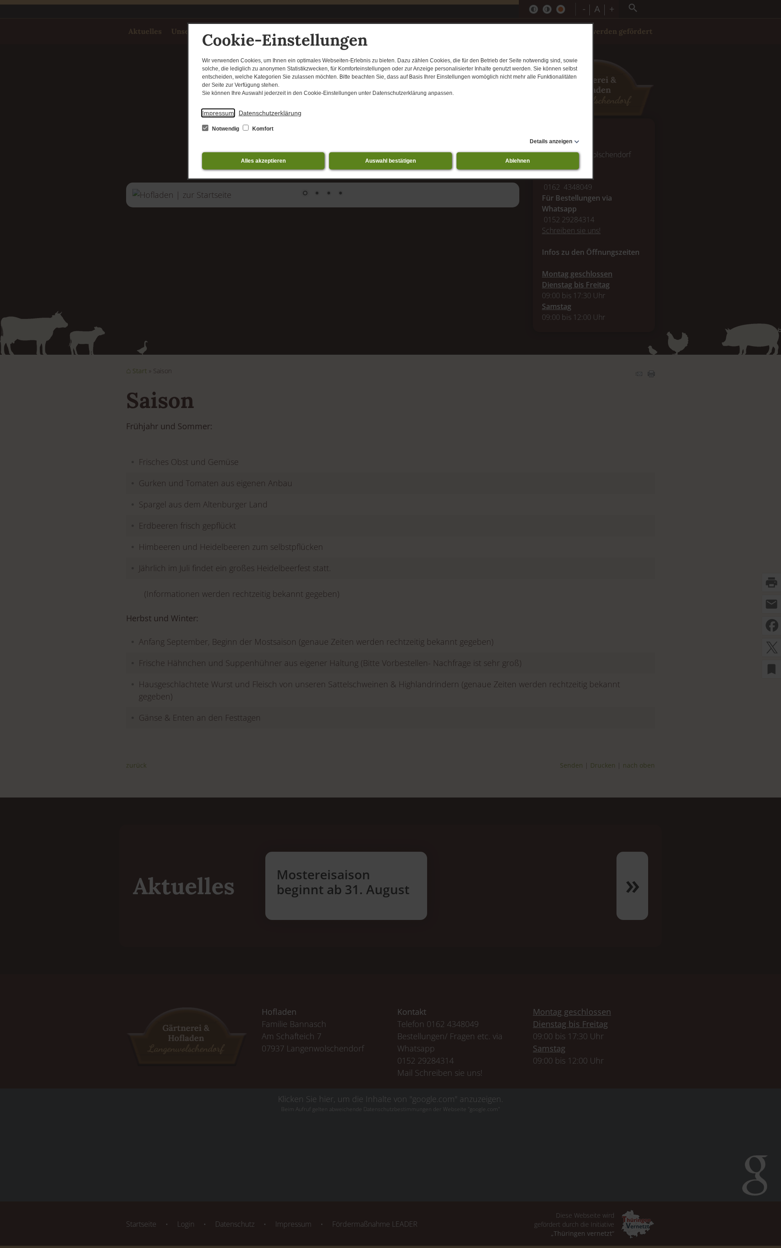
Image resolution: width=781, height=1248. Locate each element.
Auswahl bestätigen (390, 161)
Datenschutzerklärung (270, 113)
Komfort (262, 129)
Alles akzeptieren (263, 161)
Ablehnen (517, 161)
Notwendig (225, 129)
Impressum (218, 113)
